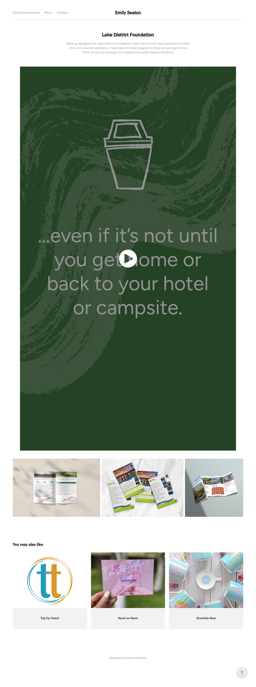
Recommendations (26, 13)
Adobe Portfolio (136, 658)
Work (48, 13)
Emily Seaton (128, 12)
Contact (62, 13)
